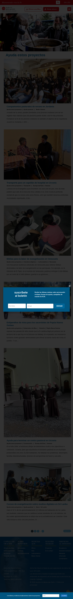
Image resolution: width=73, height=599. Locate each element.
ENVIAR (59, 306)
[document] (36, 299)
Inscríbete (64, 595)
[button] (70, 286)
